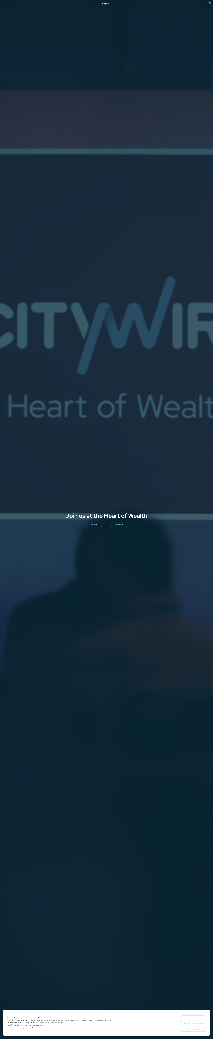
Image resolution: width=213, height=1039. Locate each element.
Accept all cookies (193, 1018)
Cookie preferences (193, 1029)
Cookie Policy (16, 1025)
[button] (209, 3)
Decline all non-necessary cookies (193, 1023)
